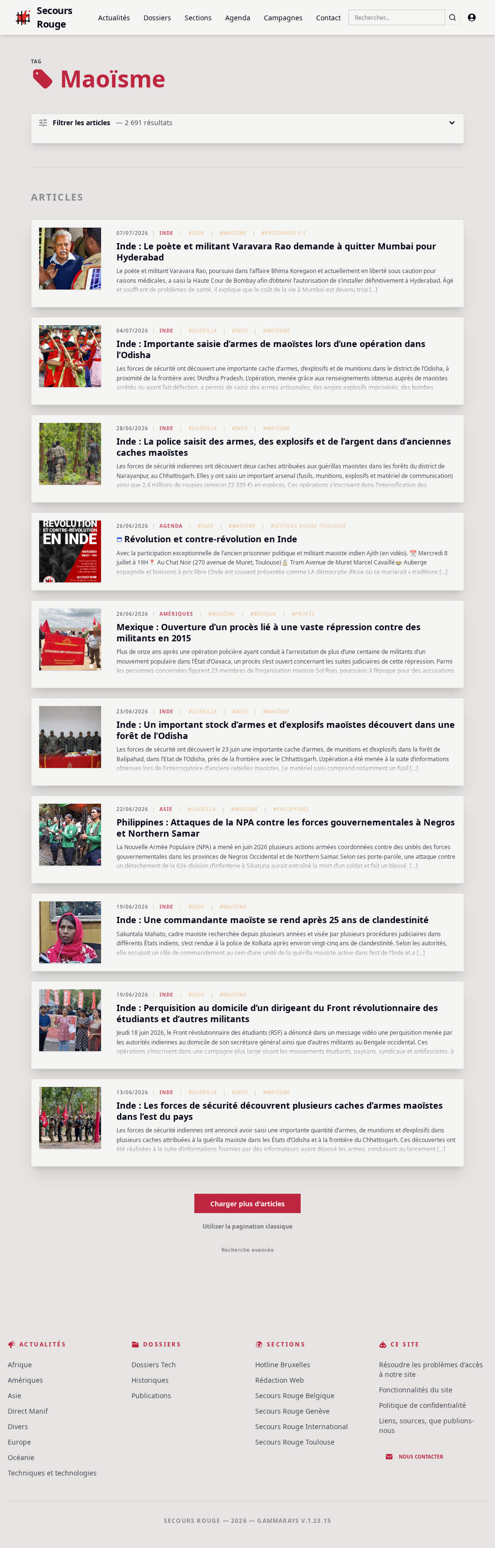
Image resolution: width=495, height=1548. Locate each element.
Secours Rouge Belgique (295, 1395)
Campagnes (283, 17)
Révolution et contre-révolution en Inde (210, 539)
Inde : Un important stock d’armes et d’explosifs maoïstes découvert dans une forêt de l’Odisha (285, 730)
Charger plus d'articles (247, 1203)
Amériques (176, 613)
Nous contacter (421, 1456)
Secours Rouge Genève (292, 1411)
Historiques (150, 1380)
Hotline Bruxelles (282, 1364)
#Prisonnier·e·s (284, 233)
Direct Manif (28, 1411)
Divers (18, 1426)
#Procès (303, 613)
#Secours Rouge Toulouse (308, 525)
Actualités (114, 17)
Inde (167, 233)
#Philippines (291, 809)
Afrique (20, 1364)
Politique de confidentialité (422, 1405)
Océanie (21, 1457)
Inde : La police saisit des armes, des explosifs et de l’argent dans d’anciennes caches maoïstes (283, 446)
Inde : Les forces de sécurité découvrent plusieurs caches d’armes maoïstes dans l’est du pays (279, 1111)
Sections (198, 17)
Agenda (237, 17)
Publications (151, 1395)
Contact (328, 17)
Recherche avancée (247, 1249)
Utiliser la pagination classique (247, 1226)
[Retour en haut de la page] (473, 1526)
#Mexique (263, 613)
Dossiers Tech (153, 1364)
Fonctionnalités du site (415, 1389)
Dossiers (157, 17)
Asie (166, 809)
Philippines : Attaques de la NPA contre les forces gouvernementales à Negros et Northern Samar (285, 827)
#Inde (196, 233)
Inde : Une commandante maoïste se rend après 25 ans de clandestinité (272, 920)
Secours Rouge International (301, 1426)
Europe (19, 1442)
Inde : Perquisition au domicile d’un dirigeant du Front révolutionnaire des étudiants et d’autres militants (277, 1013)
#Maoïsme (233, 233)
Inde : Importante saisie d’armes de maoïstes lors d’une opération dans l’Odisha (270, 349)
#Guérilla (203, 330)
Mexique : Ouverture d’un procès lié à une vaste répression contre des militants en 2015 (268, 632)
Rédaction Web (279, 1380)
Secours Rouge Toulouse (295, 1442)
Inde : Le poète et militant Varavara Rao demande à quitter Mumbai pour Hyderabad (276, 251)
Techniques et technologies (52, 1472)
